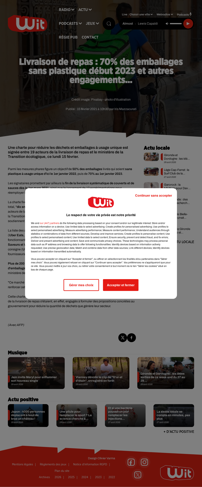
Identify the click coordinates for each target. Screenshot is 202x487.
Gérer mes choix (81, 285)
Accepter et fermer (121, 285)
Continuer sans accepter (153, 195)
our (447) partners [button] (49, 223)
